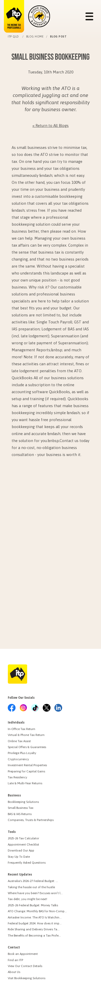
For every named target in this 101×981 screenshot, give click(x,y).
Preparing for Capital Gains (26, 771)
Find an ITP (15, 960)
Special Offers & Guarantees (27, 747)
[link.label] (12, 708)
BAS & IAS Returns (20, 814)
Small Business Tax (20, 808)
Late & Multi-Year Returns (25, 783)
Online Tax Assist (19, 741)
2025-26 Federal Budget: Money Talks (33, 905)
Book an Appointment (23, 954)
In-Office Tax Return (21, 729)
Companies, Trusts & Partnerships (31, 820)
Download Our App (21, 850)
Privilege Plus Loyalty (22, 753)
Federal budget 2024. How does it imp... (35, 923)
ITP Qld (14, 36)
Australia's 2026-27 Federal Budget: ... (33, 881)
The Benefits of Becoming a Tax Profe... (34, 935)
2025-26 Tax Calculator (23, 838)
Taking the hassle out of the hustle (31, 887)
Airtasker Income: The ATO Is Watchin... (35, 917)
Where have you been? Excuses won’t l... (35, 893)
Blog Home (35, 36)
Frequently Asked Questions (27, 862)
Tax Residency (17, 777)
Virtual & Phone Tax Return (26, 735)
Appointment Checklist (23, 844)
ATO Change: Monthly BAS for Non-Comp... (37, 911)
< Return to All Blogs (50, 125)
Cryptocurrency (18, 759)
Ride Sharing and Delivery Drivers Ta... (34, 929)
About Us (14, 972)
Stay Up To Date (19, 856)
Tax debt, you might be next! (27, 899)
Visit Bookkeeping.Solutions (26, 978)
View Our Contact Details (25, 966)
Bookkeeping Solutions (23, 802)
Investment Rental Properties (27, 765)
